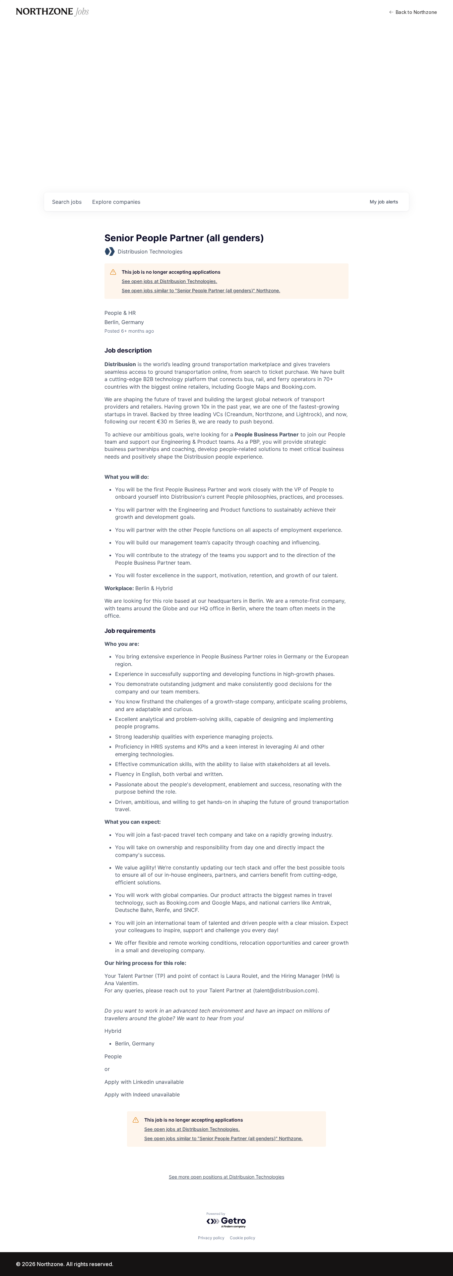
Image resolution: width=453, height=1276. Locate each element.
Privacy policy (211, 1237)
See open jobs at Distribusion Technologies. (169, 281)
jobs (67, 201)
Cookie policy (242, 1237)
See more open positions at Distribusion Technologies (226, 1177)
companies (116, 201)
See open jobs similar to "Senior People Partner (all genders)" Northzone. (201, 290)
